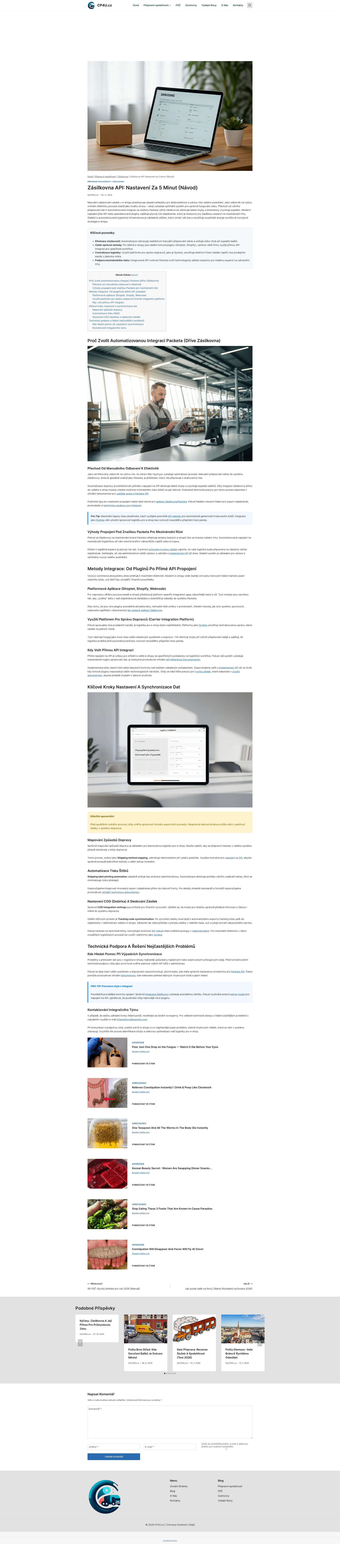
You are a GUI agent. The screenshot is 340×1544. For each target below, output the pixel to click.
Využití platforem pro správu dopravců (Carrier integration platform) (128, 298)
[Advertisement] (170, 30)
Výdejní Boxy (209, 5)
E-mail (149, 1446)
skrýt (134, 275)
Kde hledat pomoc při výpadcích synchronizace (118, 324)
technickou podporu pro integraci (122, 505)
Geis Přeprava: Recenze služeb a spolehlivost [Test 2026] (192, 1353)
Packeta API (238, 971)
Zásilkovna (118, 182)
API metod (157, 931)
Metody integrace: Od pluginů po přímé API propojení (117, 291)
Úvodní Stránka (178, 1486)
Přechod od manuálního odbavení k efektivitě (116, 284)
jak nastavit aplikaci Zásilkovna (145, 610)
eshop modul (237, 994)
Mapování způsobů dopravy (107, 309)
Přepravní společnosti (99, 182)
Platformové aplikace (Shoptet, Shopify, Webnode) (119, 295)
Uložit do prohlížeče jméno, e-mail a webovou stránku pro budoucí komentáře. (224, 1445)
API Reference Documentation (183, 659)
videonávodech (200, 931)
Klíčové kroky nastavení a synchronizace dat (113, 306)
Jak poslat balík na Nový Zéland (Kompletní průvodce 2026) (218, 1286)
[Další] (259, 1342)
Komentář (95, 1408)
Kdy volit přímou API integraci (108, 302)
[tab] (164, 1373)
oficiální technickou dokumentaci (120, 892)
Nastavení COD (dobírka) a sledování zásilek (116, 317)
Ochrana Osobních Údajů (181, 1524)
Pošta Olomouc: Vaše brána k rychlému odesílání (239, 1353)
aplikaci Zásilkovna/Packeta (171, 501)
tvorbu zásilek (203, 671)
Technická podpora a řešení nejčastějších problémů (116, 320)
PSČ (178, 5)
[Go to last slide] (80, 1342)
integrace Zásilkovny (157, 994)
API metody (174, 516)
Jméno (93, 1446)
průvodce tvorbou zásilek (163, 549)
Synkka (100, 520)
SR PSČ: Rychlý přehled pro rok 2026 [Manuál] (114, 1286)
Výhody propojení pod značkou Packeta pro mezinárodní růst (125, 288)
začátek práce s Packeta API (132, 493)
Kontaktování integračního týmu (109, 327)
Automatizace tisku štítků (106, 313)
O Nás (224, 5)
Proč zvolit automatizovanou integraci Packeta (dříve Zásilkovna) (124, 280)
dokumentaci (128, 975)
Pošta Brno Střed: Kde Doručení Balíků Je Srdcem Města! (145, 1353)
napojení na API (234, 857)
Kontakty (238, 5)
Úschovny (191, 5)
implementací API (179, 553)
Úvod (136, 5)
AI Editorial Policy (170, 1540)
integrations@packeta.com (132, 1019)
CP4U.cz (94, 195)
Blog (172, 1491)
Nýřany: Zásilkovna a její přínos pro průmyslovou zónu (96, 1324)
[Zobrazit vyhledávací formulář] (249, 5)
